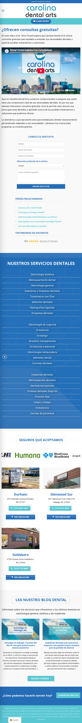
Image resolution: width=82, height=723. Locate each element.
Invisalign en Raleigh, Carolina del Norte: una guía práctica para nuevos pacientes (20, 645)
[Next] (76, 456)
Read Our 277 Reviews (49, 241)
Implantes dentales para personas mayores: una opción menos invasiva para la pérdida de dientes (61, 645)
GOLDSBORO (40, 1)
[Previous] (6, 456)
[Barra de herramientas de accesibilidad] (4, 356)
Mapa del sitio (64, 717)
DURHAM (48, 1)
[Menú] (3, 10)
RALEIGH (33, 1)
